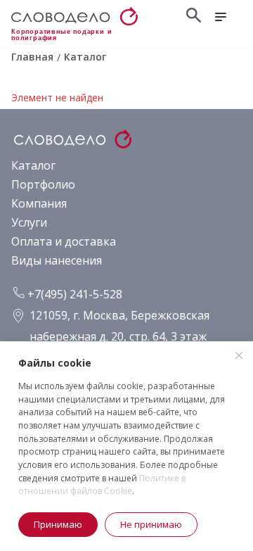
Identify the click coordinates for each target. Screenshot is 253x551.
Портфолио (43, 184)
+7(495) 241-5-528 (73, 294)
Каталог (33, 165)
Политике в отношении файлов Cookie (102, 485)
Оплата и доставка (63, 241)
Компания (39, 203)
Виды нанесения (56, 260)
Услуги (29, 222)
